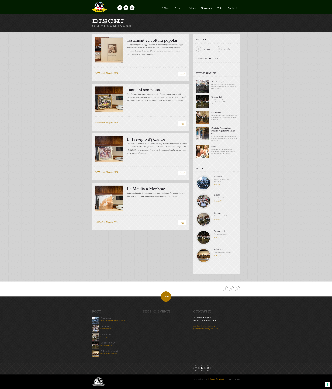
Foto (219, 8)
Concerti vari (219, 231)
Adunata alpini (220, 249)
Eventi (178, 8)
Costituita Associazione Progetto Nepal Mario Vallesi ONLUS (223, 131)
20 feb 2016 (217, 185)
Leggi (182, 73)
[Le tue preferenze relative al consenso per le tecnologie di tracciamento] (327, 384)
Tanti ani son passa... (145, 89)
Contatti (232, 8)
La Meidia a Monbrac (146, 189)
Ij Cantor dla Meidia (216, 379)
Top (166, 296)
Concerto (218, 212)
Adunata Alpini (217, 81)
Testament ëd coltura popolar (152, 40)
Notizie (192, 8)
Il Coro (165, 8)
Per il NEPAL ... (218, 112)
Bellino (217, 194)
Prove (213, 146)
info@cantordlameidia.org (204, 325)
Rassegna (206, 8)
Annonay (218, 176)
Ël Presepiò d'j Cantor (146, 139)
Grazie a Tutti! (217, 96)
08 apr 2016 (218, 201)
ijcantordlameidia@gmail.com (205, 328)
